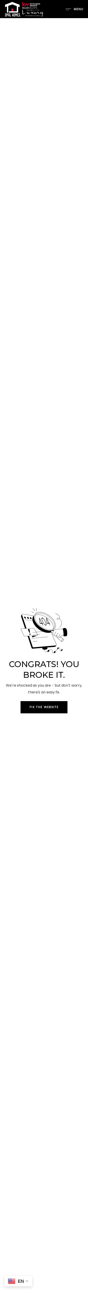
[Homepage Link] (25, 8)
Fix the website (44, 707)
